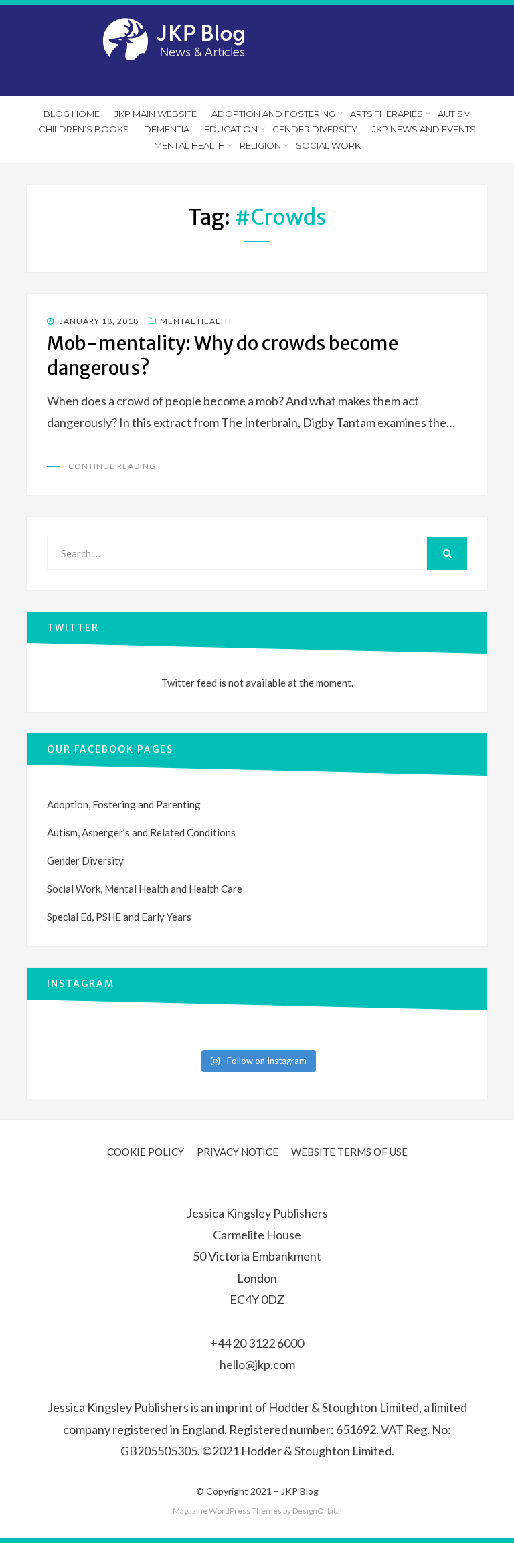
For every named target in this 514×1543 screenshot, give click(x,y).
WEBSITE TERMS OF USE (349, 1152)
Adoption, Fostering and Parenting (124, 804)
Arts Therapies (386, 113)
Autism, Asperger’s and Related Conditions (141, 832)
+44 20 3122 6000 (257, 1343)
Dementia (166, 129)
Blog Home (72, 113)
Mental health (196, 321)
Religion (260, 145)
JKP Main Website (155, 113)
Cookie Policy (145, 1152)
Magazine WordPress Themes (227, 1511)
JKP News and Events (424, 129)
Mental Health (189, 145)
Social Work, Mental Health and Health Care (144, 889)
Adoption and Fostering (273, 113)
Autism (454, 113)
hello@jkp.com (257, 1364)
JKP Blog (300, 1491)
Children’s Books (84, 129)
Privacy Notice (237, 1152)
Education (231, 129)
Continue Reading (112, 466)
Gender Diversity (314, 129)
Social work (328, 145)
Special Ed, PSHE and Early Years (119, 917)
